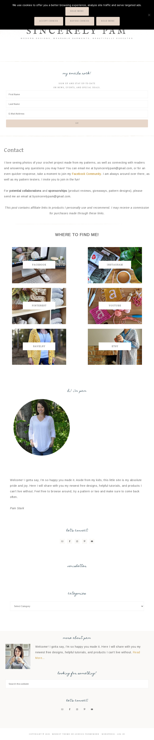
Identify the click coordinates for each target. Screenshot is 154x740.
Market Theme (61, 734)
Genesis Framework (87, 734)
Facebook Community (86, 173)
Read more (77, 11)
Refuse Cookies (79, 21)
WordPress (108, 734)
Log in (121, 734)
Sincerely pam (77, 31)
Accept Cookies (48, 21)
